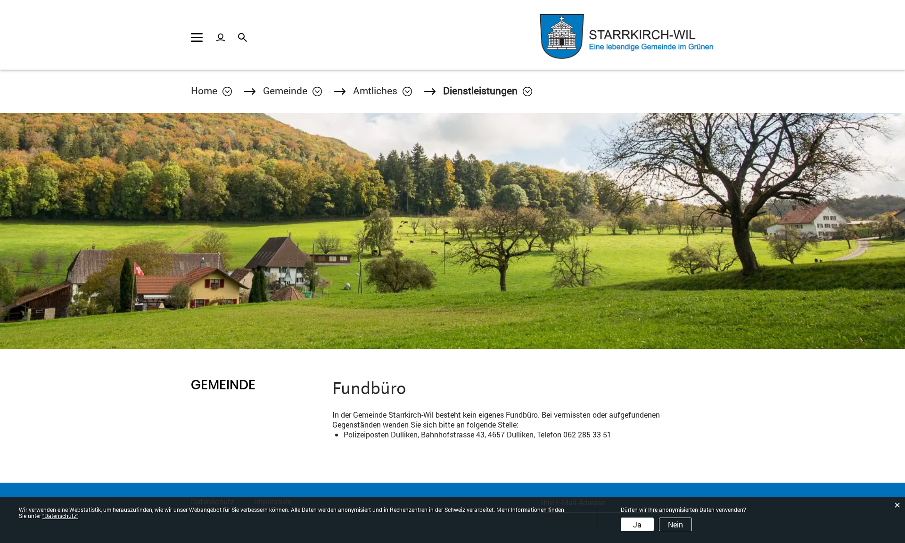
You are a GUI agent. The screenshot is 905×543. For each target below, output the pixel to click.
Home (204, 90)
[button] (292, 90)
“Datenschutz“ (60, 515)
